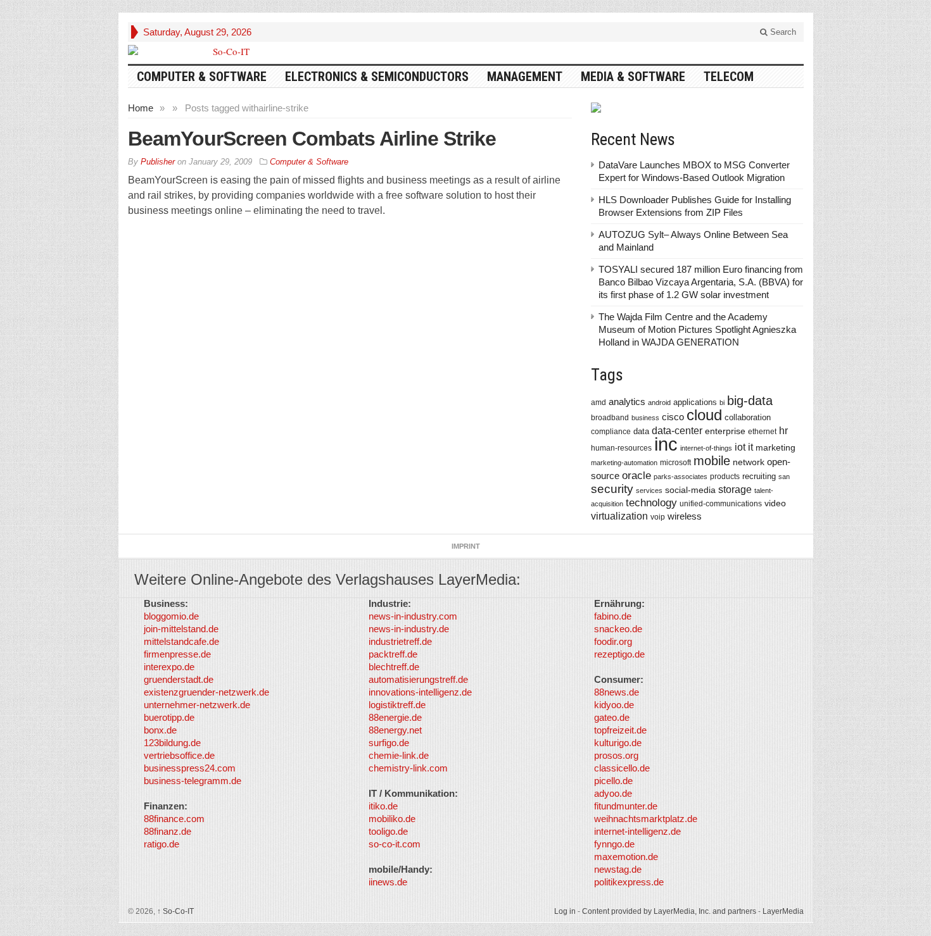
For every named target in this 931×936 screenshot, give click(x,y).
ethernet (762, 431)
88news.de (616, 692)
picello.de (613, 780)
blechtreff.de (394, 666)
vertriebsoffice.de (179, 755)
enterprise (725, 431)
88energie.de (395, 717)
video (775, 503)
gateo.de (612, 717)
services (649, 490)
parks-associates (680, 476)
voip (657, 517)
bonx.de (160, 730)
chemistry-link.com (408, 768)
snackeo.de (618, 628)
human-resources (621, 448)
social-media (690, 490)
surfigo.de (389, 742)
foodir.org (613, 641)
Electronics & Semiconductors (377, 76)
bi (722, 402)
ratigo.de (161, 844)
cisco (673, 416)
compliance (611, 431)
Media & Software (633, 76)
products (725, 476)
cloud (704, 414)
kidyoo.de (614, 704)
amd (598, 402)
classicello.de (622, 768)
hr (783, 430)
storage (735, 489)
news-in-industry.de (409, 628)
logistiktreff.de (397, 704)
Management (524, 76)
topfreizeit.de (620, 730)
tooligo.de (388, 831)
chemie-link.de (399, 755)
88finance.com (174, 818)
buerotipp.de (169, 717)
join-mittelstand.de (181, 628)
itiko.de (383, 806)
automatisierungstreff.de (418, 679)
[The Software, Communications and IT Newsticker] (226, 51)
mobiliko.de (392, 818)
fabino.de (612, 616)
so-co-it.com (395, 844)
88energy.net (395, 730)
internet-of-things (706, 448)
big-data (750, 401)
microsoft (675, 462)
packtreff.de (393, 654)
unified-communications (721, 503)
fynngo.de (614, 844)
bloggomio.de (171, 616)
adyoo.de (613, 793)
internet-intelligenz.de (637, 831)
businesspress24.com (190, 768)
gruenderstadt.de (178, 679)
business (645, 417)
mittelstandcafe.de (181, 641)
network (748, 462)
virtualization (619, 516)
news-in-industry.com (413, 616)
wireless (685, 516)
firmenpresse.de (177, 654)
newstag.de (618, 869)
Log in (565, 911)
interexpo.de (169, 666)
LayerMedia (783, 911)
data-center (677, 430)
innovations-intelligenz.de (420, 692)
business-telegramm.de (192, 780)
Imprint (466, 546)
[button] (28, 908)
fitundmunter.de (625, 806)
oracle (636, 475)
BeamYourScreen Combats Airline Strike (312, 138)
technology (651, 503)
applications (695, 402)
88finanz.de (167, 831)
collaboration (748, 417)
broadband (610, 417)
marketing (775, 447)
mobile (712, 461)
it (750, 447)
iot (740, 447)
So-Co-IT (175, 911)
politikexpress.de (629, 882)
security (612, 489)
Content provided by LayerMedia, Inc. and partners (669, 911)
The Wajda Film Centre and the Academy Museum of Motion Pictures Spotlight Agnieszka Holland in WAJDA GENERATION (697, 329)
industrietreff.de (400, 641)
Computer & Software (202, 76)
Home (140, 108)
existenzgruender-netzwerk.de (206, 692)
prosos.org (616, 755)
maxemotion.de (626, 856)
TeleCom (729, 76)
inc (666, 444)
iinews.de (388, 882)
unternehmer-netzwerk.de (197, 704)
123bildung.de (172, 742)
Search (782, 32)
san (784, 476)
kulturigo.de (618, 742)
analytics (627, 401)
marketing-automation (624, 462)
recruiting (759, 476)
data (641, 431)
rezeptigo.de (619, 654)
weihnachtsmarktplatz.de (645, 818)
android (659, 402)
